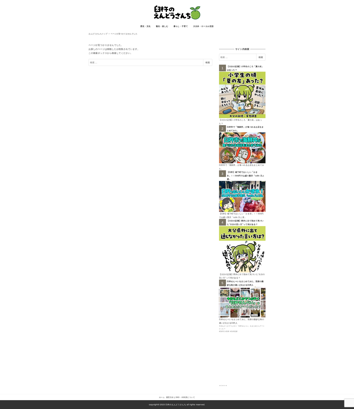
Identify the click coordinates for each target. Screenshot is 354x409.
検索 (207, 62)
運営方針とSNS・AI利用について (180, 397)
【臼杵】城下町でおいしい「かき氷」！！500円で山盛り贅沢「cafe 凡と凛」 (245, 175)
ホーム (162, 397)
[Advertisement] (242, 360)
